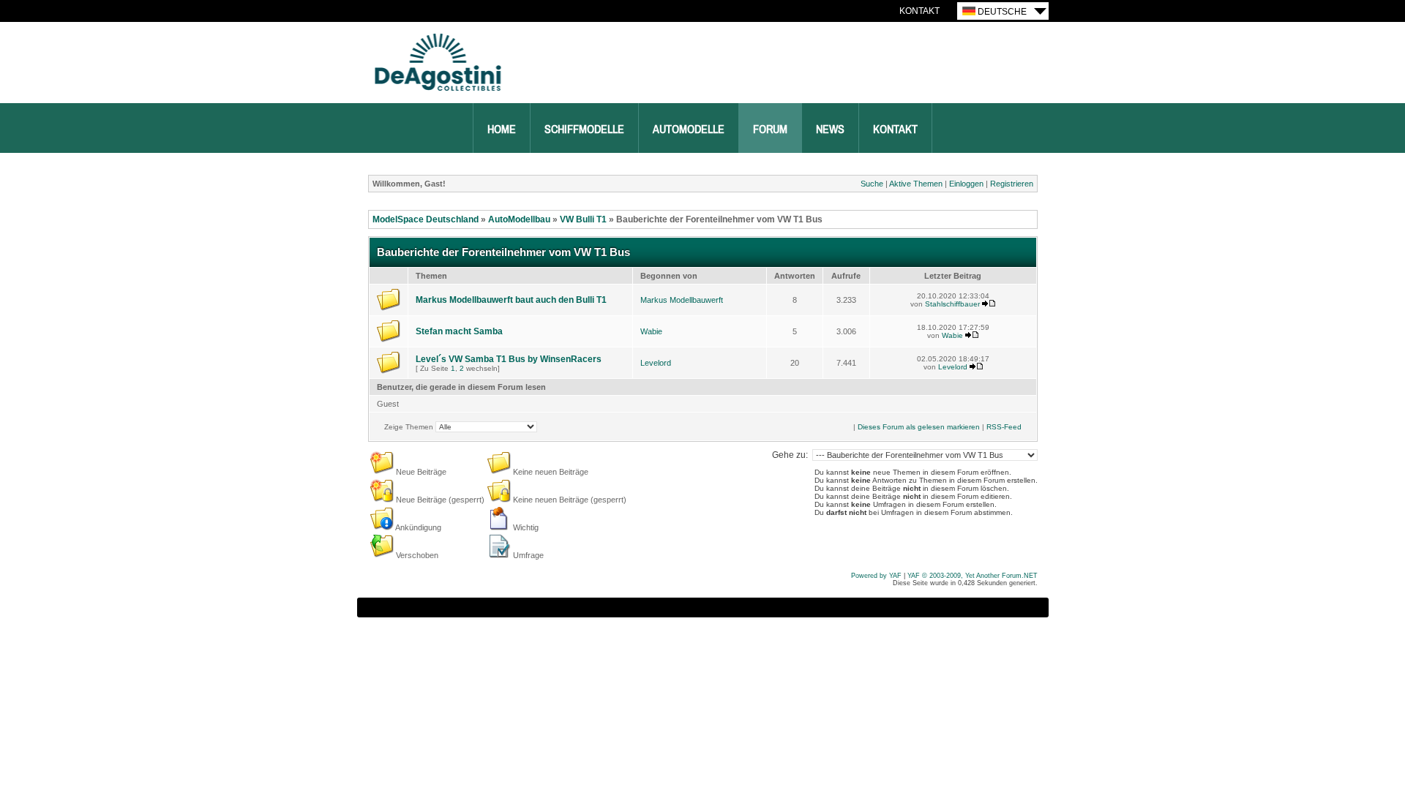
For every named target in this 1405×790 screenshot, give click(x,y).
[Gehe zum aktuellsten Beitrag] (988, 304)
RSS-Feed (1004, 427)
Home (501, 129)
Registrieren (1011, 183)
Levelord (655, 362)
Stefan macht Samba (459, 331)
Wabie (651, 331)
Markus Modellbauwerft (681, 300)
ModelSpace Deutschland (425, 219)
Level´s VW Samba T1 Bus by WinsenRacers (509, 359)
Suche (872, 183)
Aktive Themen (916, 183)
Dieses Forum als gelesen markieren (919, 427)
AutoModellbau (519, 219)
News (830, 129)
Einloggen (966, 183)
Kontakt (919, 11)
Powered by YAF (876, 575)
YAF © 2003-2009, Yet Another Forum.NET (972, 575)
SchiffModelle (584, 129)
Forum (770, 129)
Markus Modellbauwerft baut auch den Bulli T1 (511, 300)
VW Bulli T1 (583, 219)
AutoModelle (688, 129)
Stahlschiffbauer (952, 304)
